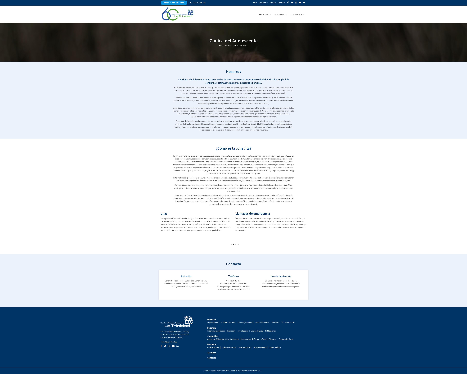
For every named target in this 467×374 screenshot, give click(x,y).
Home (221, 45)
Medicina (263, 14)
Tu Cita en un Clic (288, 322)
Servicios (275, 322)
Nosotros (262, 3)
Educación (231, 331)
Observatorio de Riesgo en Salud (253, 339)
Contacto (281, 3)
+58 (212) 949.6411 (199, 3)
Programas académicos (216, 331)
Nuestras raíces (245, 347)
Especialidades (213, 322)
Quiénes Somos (213, 347)
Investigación (243, 331)
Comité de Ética (257, 331)
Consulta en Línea (228, 322)
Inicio (255, 3)
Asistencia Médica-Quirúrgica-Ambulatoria (223, 339)
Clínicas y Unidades (240, 45)
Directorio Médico (262, 322)
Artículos (272, 3)
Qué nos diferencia (229, 347)
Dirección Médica (259, 347)
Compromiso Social (286, 339)
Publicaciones (270, 331)
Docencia (279, 14)
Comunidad (296, 14)
